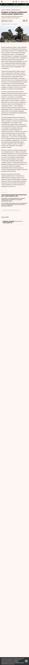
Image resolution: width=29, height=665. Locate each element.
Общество (8, 9)
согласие (15, 660)
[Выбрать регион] (19, 1)
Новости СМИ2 (5, 217)
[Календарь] (13, 1)
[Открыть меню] (27, 1)
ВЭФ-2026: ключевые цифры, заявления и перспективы (13, 6)
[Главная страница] (1, 1)
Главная (3, 9)
